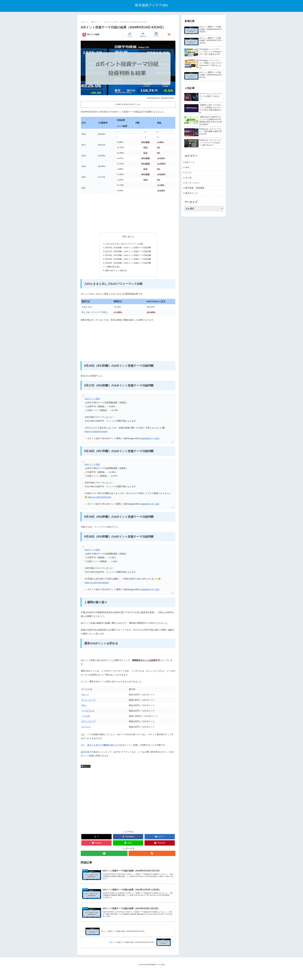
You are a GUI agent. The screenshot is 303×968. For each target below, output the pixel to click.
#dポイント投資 (92, 399)
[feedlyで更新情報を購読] (104, 853)
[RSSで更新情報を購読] (152, 853)
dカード (85, 694)
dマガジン (86, 727)
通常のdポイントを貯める (116, 270)
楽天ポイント (191, 193)
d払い (84, 705)
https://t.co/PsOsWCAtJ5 (99, 497)
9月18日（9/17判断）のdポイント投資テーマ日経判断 (128, 255)
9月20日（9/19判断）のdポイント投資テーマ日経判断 (128, 263)
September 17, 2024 (149, 438)
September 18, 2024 (149, 504)
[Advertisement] (128, 212)
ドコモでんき (88, 711)
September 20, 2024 (149, 589)
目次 (125, 236)
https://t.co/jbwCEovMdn (96, 431)
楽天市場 (85, 752)
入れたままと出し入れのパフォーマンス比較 (124, 244)
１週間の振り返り (112, 267)
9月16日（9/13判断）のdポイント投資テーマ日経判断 (128, 247)
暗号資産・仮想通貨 (194, 188)
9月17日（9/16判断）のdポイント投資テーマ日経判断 (128, 251)
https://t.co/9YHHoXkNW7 (97, 583)
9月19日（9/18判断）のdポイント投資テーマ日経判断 (128, 259)
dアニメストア (89, 721)
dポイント (86, 766)
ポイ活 (188, 178)
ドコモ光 (86, 716)
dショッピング (89, 700)
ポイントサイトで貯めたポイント (103, 745)
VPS (187, 167)
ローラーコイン (192, 183)
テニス (188, 172)
